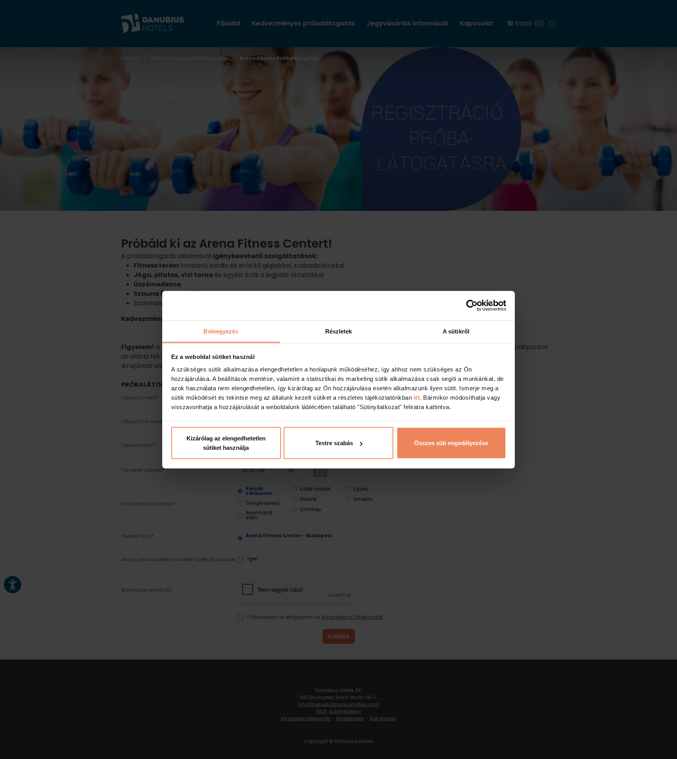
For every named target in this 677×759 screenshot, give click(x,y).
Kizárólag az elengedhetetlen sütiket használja (226, 443)
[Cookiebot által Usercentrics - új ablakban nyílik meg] (472, 306)
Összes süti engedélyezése (451, 443)
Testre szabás (334, 443)
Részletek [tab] (338, 331)
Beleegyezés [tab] (220, 331)
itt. (417, 397)
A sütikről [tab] (456, 331)
